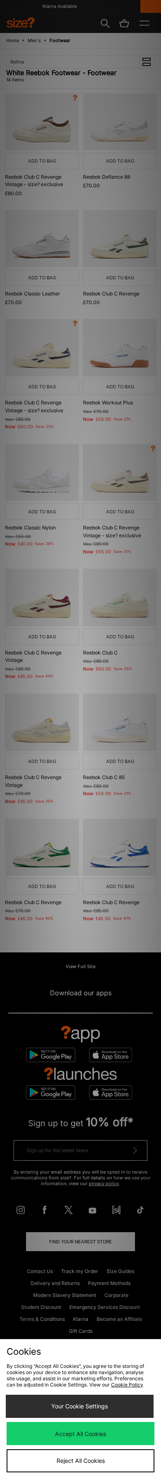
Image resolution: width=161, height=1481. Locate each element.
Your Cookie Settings (79, 1406)
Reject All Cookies (81, 1460)
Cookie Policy (127, 1385)
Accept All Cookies (80, 1433)
